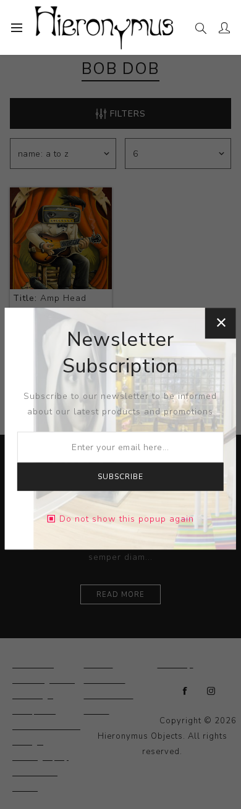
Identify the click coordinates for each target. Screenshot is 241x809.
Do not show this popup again (126, 519)
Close (220, 323)
